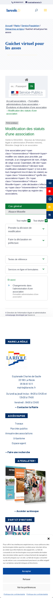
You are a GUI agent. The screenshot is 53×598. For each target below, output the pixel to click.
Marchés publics (19, 428)
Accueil (8, 25)
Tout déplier (39, 220)
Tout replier (22, 220)
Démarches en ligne (14, 29)
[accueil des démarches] (26, 79)
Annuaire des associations (19, 433)
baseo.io (31, 315)
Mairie (17, 25)
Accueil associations (16, 101)
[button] (48, 538)
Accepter (26, 571)
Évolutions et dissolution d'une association (26, 107)
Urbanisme (19, 438)
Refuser (26, 579)
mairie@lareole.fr (26, 387)
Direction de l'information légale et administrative (26, 313)
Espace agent (19, 443)
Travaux (19, 423)
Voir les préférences (26, 587)
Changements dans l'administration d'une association (23, 288)
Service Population (30, 25)
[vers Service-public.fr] (27, 93)
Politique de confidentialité (14, 594)
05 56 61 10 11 (26, 383)
